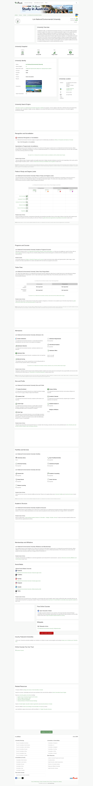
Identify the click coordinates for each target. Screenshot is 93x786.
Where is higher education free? (24, 698)
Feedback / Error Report (46, 732)
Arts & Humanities (22, 196)
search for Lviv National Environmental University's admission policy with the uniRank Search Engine (47, 365)
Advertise (44, 781)
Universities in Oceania (20, 770)
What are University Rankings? (24, 699)
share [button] (75, 22)
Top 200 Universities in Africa (21, 751)
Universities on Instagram (52, 747)
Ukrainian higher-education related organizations (29, 703)
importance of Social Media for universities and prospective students (62, 599)
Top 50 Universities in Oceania (21, 755)
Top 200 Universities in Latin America (23, 747)
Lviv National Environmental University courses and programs (40, 251)
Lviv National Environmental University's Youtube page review (28, 580)
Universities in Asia (19, 768)
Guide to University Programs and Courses (34, 259)
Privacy (51, 781)
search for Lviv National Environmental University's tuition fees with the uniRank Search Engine (47, 295)
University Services (69, 494)
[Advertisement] (24, 33)
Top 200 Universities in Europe (21, 749)
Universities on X (51, 745)
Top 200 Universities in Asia (21, 753)
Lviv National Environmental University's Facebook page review (28, 572)
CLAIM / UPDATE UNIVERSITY (47, 633)
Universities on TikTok (52, 751)
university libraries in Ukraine (46, 703)
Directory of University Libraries (54, 764)
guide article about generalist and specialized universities (54, 217)
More (46, 2)
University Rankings (28, 2)
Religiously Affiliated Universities (54, 766)
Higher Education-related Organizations (55, 762)
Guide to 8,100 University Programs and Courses (27, 696)
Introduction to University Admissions (37, 372)
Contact (41, 781)
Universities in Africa (20, 766)
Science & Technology (21, 207)
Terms (48, 781)
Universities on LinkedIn (52, 753)
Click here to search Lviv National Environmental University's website (29, 107)
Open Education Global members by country (55, 615)
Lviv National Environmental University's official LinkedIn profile (28, 589)
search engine (18, 252)
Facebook (19, 778)
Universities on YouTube (52, 749)
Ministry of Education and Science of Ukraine (64, 139)
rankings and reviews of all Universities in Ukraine (33, 689)
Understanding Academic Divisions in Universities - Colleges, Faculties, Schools (41, 517)
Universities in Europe (20, 764)
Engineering (23, 210)
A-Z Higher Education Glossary (45, 709)
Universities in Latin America (21, 762)
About (32, 781)
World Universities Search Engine (59, 692)
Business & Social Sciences (21, 202)
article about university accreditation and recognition (44, 161)
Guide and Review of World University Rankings (27, 700)
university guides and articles (25, 695)
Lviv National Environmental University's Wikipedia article (49, 628)
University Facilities (59, 494)
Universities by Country (38, 2)
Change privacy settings (57, 781)
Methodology (36, 781)
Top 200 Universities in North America (23, 745)
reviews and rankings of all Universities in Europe (33, 706)
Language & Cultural (22, 199)
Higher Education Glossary (53, 768)
